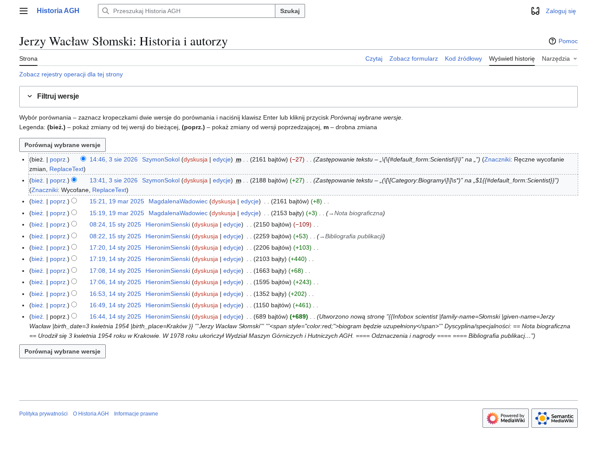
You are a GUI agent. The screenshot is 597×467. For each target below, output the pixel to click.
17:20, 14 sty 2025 (115, 247)
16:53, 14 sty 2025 (115, 293)
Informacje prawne (136, 414)
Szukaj (290, 10)
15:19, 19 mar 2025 (117, 212)
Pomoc (568, 41)
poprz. (58, 159)
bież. (38, 180)
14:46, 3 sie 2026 (114, 159)
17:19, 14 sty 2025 (115, 258)
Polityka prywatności (43, 414)
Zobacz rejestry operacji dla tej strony (71, 74)
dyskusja (196, 159)
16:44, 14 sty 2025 (115, 316)
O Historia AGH (91, 414)
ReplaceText (66, 168)
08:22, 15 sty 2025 (115, 236)
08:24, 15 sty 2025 (115, 224)
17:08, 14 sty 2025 (115, 270)
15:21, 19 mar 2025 (117, 201)
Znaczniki (497, 159)
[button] (24, 11)
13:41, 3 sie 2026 (114, 180)
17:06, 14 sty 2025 (115, 281)
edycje (222, 159)
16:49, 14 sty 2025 (115, 305)
